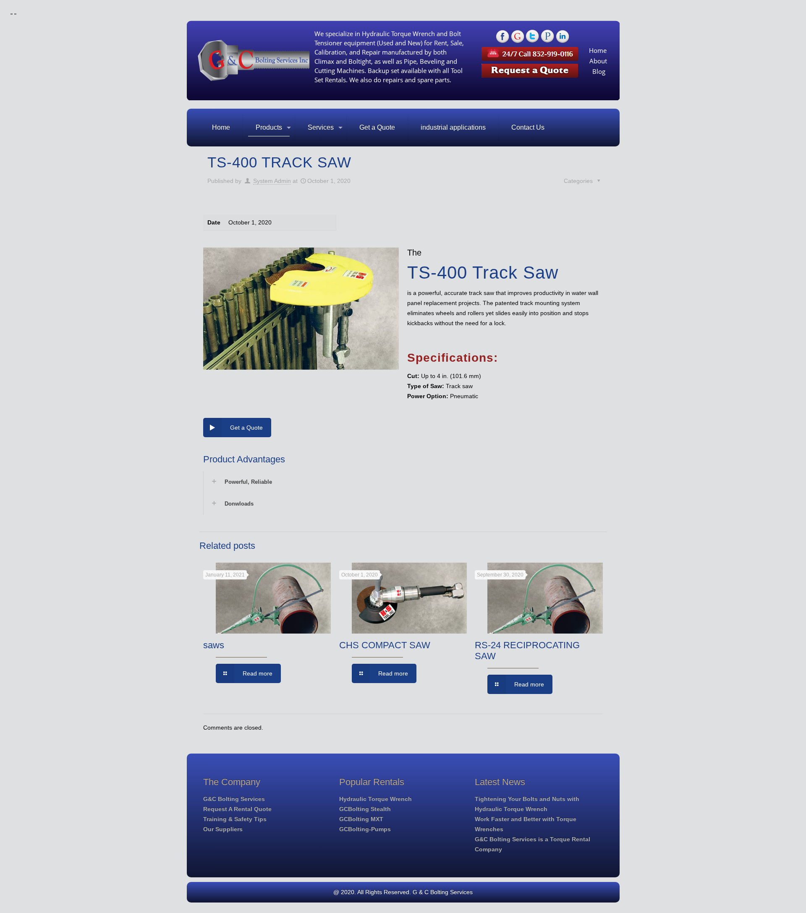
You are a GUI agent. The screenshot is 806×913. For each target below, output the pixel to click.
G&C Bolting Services (234, 799)
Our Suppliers (223, 829)
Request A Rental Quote (237, 809)
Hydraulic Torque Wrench (375, 799)
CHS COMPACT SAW (384, 645)
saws (213, 645)
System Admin (272, 180)
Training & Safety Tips (235, 819)
